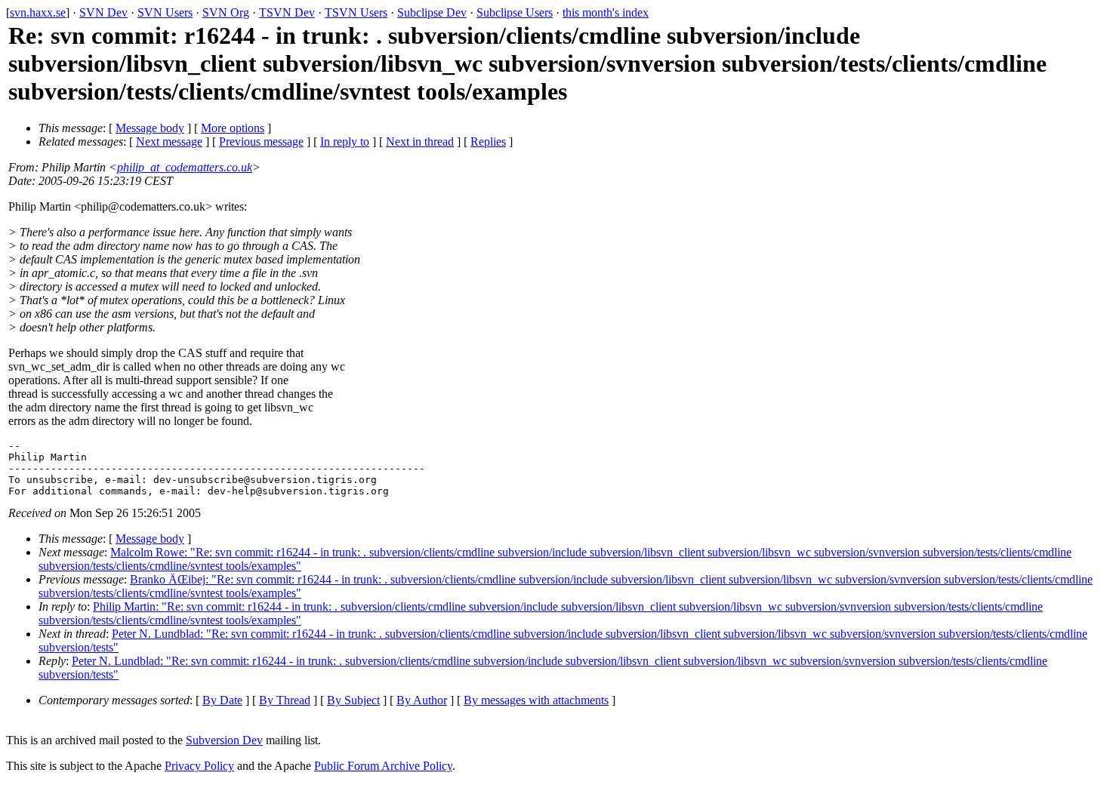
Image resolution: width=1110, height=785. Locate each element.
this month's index (606, 12)
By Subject (353, 700)
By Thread (284, 700)
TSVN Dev (287, 12)
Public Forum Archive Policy (383, 765)
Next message (169, 141)
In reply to (344, 141)
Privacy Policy (199, 765)
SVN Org (225, 12)
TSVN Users (356, 12)
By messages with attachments (536, 700)
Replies (488, 141)
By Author (421, 700)
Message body (150, 128)
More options (232, 128)
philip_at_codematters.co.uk (184, 167)
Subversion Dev (224, 740)
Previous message (261, 141)
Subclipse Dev (432, 12)
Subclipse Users (514, 12)
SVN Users (165, 12)
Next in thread (420, 141)
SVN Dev (103, 12)
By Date (222, 700)
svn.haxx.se (38, 12)
